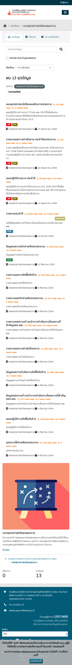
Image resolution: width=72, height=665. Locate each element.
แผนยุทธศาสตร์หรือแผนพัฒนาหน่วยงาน (29, 104)
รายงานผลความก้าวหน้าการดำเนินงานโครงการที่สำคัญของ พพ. (33, 323)
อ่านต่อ (6, 550)
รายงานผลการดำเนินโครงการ (23, 348)
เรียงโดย (10, 67)
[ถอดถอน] (42, 86)
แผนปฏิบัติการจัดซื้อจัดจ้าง (21, 419)
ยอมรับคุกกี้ (36, 661)
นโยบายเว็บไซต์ (61, 620)
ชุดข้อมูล (15, 37)
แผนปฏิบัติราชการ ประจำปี (21, 178)
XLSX (9, 260)
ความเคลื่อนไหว (51, 37)
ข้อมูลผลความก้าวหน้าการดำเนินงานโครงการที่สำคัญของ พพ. (36, 397)
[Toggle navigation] (65, 12)
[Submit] (61, 49)
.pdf (8, 124)
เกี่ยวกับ (32, 37)
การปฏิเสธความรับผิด (43, 620)
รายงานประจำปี (15, 213)
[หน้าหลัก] (5, 26)
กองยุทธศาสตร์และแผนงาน (39, 26)
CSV (14, 124)
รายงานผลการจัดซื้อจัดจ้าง (21, 275)
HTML (9, 231)
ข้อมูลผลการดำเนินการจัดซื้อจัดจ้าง (26, 372)
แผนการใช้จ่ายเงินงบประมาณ (22, 442)
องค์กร (15, 26)
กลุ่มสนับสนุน (59, 218)
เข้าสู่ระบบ (64, 2)
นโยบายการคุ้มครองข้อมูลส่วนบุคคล (50, 624)
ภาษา (4, 629)
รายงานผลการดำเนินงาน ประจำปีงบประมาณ (31, 139)
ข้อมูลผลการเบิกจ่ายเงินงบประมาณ (26, 246)
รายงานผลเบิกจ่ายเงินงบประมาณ (25, 298)
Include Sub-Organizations (22, 58)
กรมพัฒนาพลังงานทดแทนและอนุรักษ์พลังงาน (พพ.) (32, 559)
